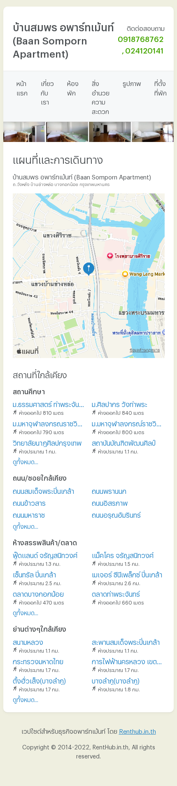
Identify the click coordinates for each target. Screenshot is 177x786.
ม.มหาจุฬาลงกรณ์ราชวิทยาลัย (128, 422)
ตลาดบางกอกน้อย (38, 592)
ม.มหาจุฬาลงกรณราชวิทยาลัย (49, 422)
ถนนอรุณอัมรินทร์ (116, 513)
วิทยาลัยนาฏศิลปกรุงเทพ (47, 441)
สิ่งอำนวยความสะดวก (100, 96)
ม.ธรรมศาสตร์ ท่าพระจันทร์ (49, 403)
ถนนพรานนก (109, 490)
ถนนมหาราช (29, 513)
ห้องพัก (73, 87)
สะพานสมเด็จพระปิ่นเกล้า (126, 641)
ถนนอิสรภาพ (110, 502)
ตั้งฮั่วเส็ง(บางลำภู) (39, 679)
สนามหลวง (28, 641)
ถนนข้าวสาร (29, 502)
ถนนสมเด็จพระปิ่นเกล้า (43, 490)
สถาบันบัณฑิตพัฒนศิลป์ (124, 441)
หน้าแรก (22, 87)
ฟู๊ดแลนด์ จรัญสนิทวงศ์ (45, 554)
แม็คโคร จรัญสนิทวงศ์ (123, 554)
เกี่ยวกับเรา (47, 91)
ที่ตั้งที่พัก (160, 87)
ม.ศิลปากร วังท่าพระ (119, 403)
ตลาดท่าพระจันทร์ (116, 592)
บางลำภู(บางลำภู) (116, 679)
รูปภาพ (132, 82)
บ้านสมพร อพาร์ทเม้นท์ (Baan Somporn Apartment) (63, 38)
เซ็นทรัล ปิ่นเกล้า (34, 573)
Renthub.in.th (137, 730)
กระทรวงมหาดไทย (38, 660)
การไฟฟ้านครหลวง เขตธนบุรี (128, 660)
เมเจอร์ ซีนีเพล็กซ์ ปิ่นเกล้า (127, 573)
